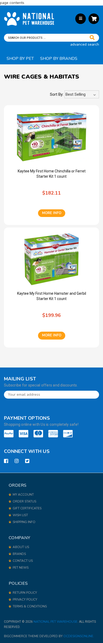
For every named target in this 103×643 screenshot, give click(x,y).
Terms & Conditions (30, 606)
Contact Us (23, 561)
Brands (19, 554)
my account (23, 494)
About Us (21, 547)
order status (24, 501)
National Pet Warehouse (55, 622)
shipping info (24, 522)
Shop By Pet (20, 58)
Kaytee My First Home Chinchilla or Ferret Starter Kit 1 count (52, 173)
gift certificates (27, 508)
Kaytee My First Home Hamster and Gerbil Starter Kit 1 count (51, 296)
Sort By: (56, 94)
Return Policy (25, 593)
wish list (20, 515)
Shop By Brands (58, 58)
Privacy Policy (25, 599)
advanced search (84, 44)
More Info (51, 213)
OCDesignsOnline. (78, 636)
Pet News (21, 567)
